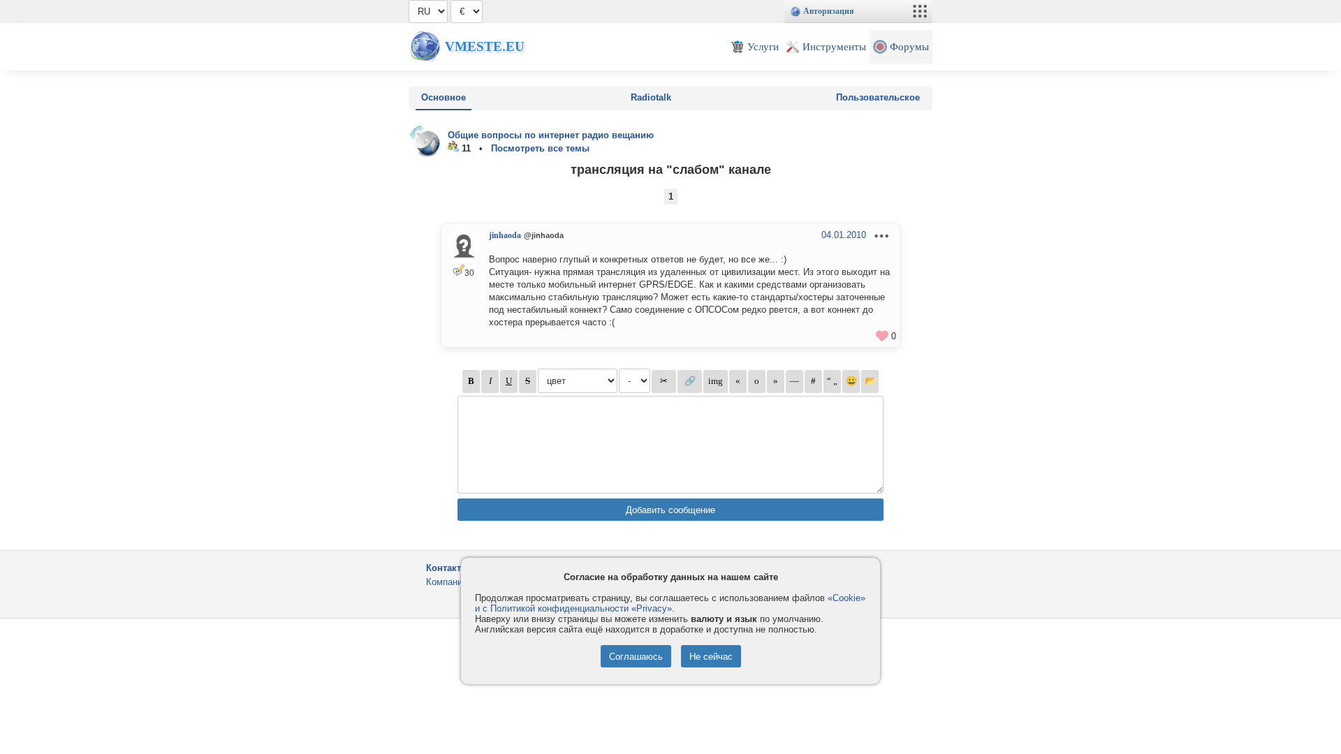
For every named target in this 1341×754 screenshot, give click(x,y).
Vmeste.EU (485, 46)
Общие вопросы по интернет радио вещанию (551, 135)
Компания (446, 582)
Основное (443, 97)
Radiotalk (651, 97)
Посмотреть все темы (540, 148)
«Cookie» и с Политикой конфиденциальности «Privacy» (670, 603)
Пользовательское (878, 97)
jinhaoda (505, 235)
